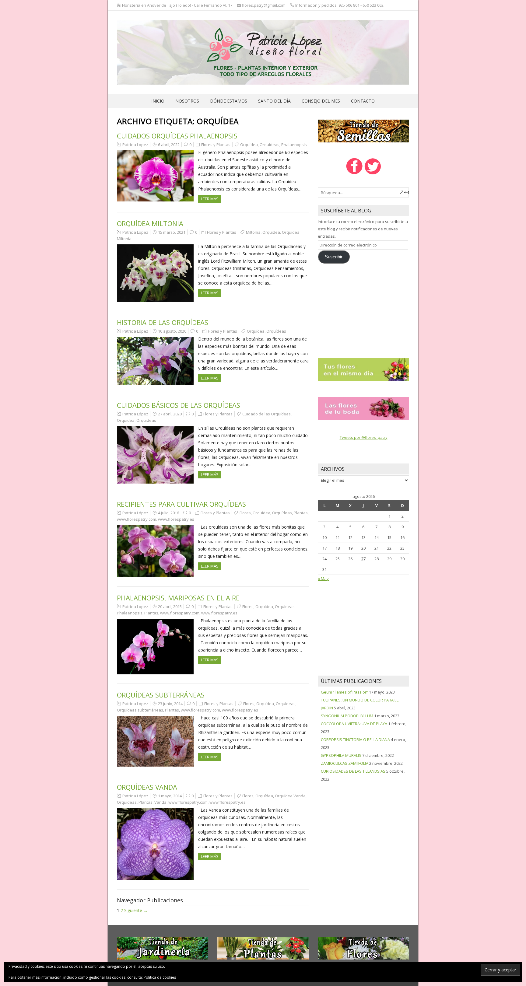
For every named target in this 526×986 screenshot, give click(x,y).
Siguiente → (136, 910)
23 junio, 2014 (170, 703)
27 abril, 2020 (170, 414)
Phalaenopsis (294, 144)
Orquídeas (269, 144)
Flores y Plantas (215, 144)
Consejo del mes (321, 101)
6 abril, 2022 (169, 144)
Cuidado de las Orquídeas (266, 414)
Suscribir (333, 256)
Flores (245, 513)
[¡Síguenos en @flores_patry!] (373, 174)
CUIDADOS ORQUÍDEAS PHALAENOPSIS (177, 135)
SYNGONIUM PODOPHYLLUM (347, 716)
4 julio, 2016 (168, 513)
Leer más (210, 198)
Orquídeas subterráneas (140, 710)
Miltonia (253, 232)
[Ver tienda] (363, 130)
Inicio (157, 101)
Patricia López (135, 144)
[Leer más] (363, 369)
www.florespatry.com (136, 519)
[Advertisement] (363, 308)
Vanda (160, 802)
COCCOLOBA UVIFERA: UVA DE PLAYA (354, 723)
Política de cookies (160, 977)
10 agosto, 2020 (172, 331)
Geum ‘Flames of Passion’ (344, 692)
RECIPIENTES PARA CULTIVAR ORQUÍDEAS (181, 504)
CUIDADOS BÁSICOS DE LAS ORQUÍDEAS (178, 405)
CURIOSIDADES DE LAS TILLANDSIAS (353, 771)
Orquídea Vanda (290, 796)
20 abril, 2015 (170, 606)
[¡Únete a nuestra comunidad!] (354, 174)
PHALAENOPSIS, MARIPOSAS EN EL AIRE (178, 597)
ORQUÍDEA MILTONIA (150, 223)
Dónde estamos (228, 101)
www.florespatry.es (176, 519)
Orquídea (249, 144)
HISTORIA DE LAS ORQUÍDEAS (162, 322)
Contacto (363, 101)
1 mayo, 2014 (170, 796)
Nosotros (187, 101)
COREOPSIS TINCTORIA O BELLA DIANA (355, 739)
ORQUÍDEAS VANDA (147, 787)
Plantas (301, 513)
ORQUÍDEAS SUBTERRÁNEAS (161, 694)
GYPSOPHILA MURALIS (341, 755)
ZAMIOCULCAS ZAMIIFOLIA (344, 763)
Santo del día (274, 101)
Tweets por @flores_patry (363, 437)
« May (323, 578)
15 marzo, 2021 (171, 232)
